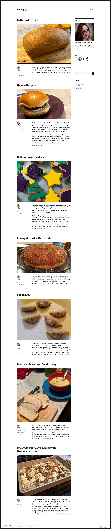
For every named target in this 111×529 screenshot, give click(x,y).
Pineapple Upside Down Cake (34, 238)
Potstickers (24, 294)
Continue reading (66, 72)
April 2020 (78, 83)
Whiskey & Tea (23, 9)
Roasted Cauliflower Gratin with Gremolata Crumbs (36, 449)
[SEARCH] (93, 73)
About (86, 9)
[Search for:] (83, 73)
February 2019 (79, 87)
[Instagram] (76, 59)
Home (81, 9)
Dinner (18, 128)
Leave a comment (21, 75)
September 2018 (79, 88)
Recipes (18, 73)
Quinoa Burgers (26, 85)
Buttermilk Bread (27, 20)
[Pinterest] (87, 59)
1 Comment (19, 213)
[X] (80, 59)
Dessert (18, 211)
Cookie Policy (29, 526)
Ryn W (18, 70)
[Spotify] (83, 59)
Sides (22, 73)
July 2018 (78, 89)
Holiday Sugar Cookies (30, 157)
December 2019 (79, 84)
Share (65, 499)
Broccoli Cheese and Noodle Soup (36, 364)
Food (91, 9)
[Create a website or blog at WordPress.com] (25, 522)
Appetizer (19, 506)
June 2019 (78, 85)
